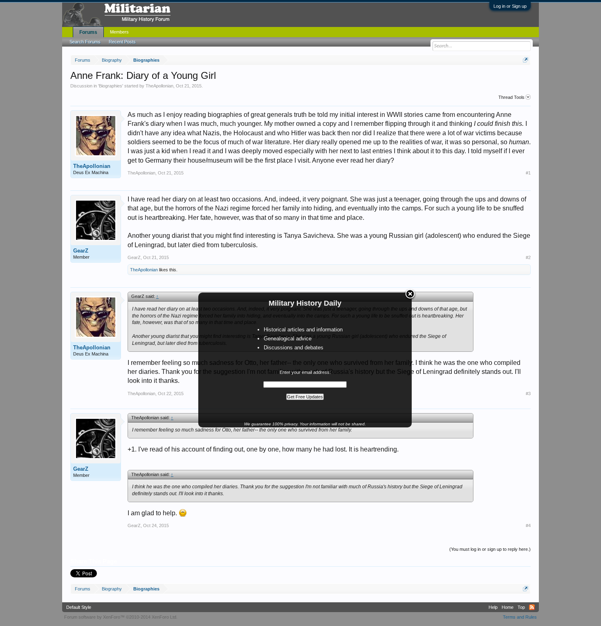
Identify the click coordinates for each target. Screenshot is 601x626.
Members (119, 31)
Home (508, 607)
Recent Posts (122, 41)
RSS (532, 607)
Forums (88, 32)
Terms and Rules (520, 617)
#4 (528, 525)
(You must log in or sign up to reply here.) (490, 549)
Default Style (78, 607)
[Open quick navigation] (525, 60)
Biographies (110, 85)
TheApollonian (159, 85)
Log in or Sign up (510, 6)
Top (521, 607)
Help (493, 607)
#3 (528, 393)
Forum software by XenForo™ (120, 617)
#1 (528, 172)
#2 (528, 257)
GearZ (80, 251)
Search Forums (85, 41)
